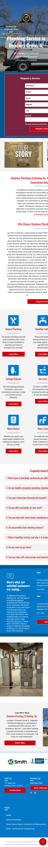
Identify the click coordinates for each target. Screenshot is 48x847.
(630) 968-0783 (36, 783)
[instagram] (34, 793)
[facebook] (30, 793)
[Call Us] (42, 843)
